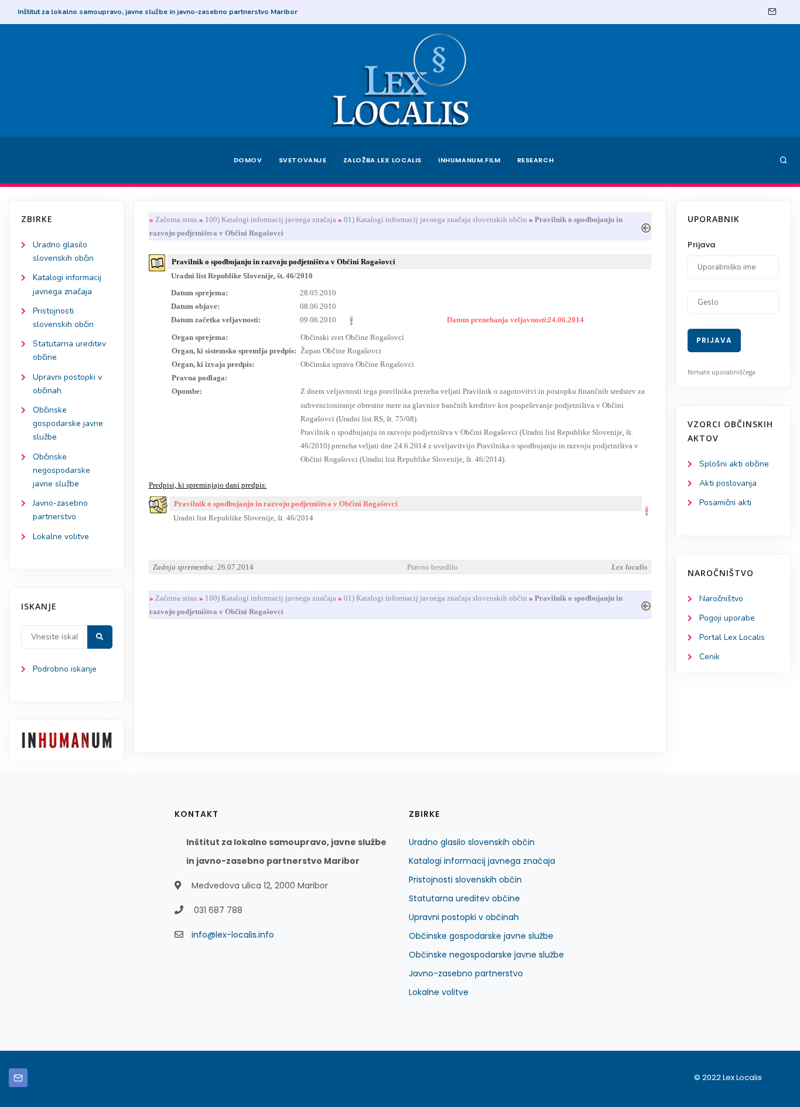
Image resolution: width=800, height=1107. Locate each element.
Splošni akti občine (734, 463)
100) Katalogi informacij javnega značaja (270, 219)
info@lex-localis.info (233, 935)
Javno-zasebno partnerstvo (466, 973)
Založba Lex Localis (382, 160)
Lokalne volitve (61, 536)
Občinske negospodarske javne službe (61, 470)
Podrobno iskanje (65, 669)
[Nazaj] (646, 226)
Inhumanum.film (469, 160)
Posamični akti (725, 502)
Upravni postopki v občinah (464, 917)
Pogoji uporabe (727, 618)
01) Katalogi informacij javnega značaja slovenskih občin (435, 219)
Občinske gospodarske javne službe (68, 423)
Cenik (709, 656)
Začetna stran (176, 219)
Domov (248, 160)
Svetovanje (303, 160)
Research (535, 160)
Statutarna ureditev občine (464, 898)
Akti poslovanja (728, 483)
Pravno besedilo (432, 567)
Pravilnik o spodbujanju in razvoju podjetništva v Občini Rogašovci (286, 503)
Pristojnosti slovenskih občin (465, 879)
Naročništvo (721, 598)
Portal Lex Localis (732, 637)
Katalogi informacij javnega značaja (482, 861)
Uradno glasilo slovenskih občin (472, 842)
